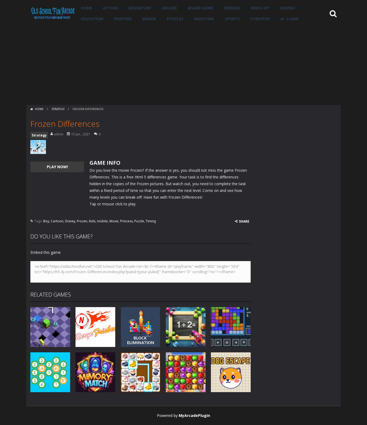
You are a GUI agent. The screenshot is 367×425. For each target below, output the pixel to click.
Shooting (204, 18)
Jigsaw (149, 18)
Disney (70, 221)
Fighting (123, 18)
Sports (232, 18)
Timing (151, 221)
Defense (232, 7)
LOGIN (292, 18)
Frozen (82, 221)
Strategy (260, 18)
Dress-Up (260, 7)
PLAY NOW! (57, 166)
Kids (92, 221)
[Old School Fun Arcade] (52, 13)
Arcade (169, 7)
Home (86, 7)
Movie (113, 221)
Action (110, 7)
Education (92, 18)
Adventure (139, 7)
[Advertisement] (183, 64)
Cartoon (57, 221)
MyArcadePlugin (194, 415)
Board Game (200, 7)
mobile (102, 221)
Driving (287, 7)
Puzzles (175, 18)
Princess (126, 221)
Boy (46, 221)
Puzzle (139, 221)
